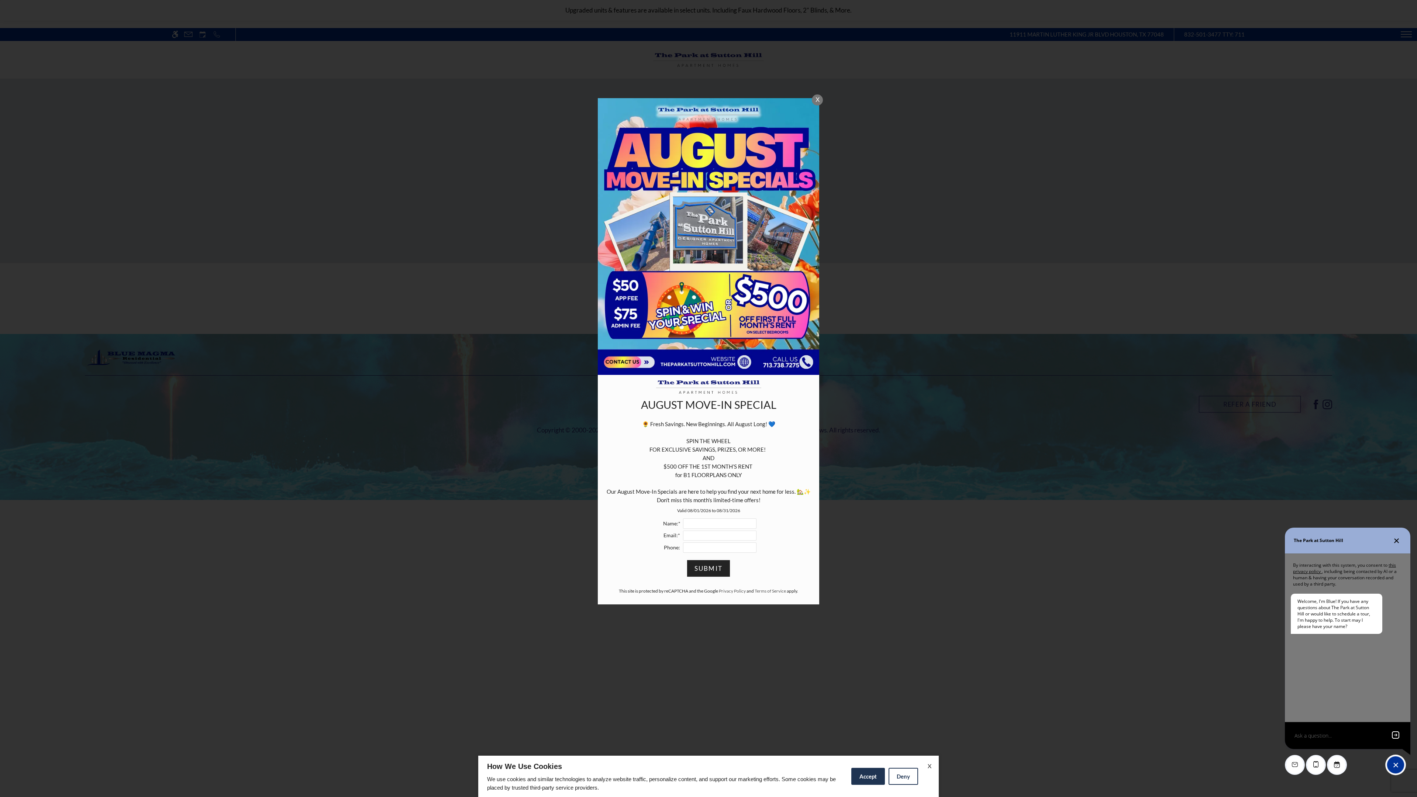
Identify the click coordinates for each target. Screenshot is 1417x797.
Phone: (672, 548)
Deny (903, 776)
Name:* (671, 524)
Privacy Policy (732, 591)
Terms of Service (770, 591)
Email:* (671, 535)
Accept (868, 776)
